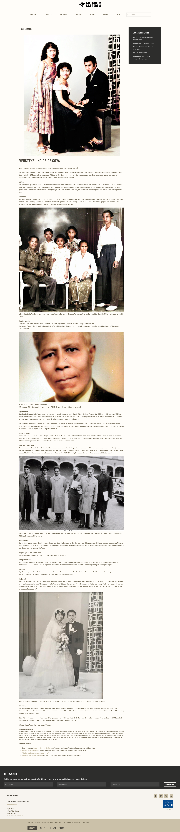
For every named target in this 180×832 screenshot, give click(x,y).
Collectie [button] (33, 15)
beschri (36, 748)
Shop (118, 15)
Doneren (105, 15)
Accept (32, 828)
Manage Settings (57, 828)
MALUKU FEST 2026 (140, 53)
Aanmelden (169, 784)
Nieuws (92, 15)
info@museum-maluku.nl (15, 816)
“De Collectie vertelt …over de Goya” (35, 753)
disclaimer (169, 809)
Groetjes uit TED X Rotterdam (143, 43)
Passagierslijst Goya (29, 750)
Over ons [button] (78, 15)
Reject (42, 828)
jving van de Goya (45, 748)
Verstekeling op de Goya (39, 160)
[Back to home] (90, 4)
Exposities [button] (48, 15)
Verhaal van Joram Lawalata (32, 755)
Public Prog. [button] (64, 15)
